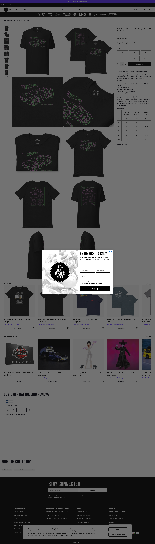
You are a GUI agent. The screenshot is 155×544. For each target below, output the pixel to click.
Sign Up (95, 288)
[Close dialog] (110, 252)
